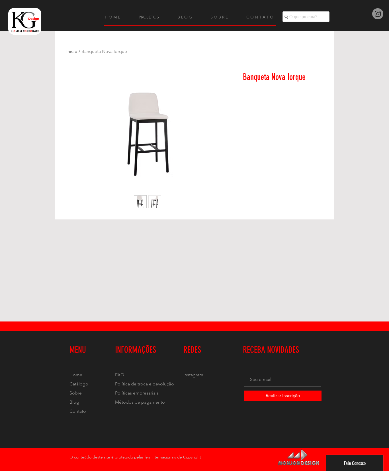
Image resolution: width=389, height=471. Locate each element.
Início (71, 51)
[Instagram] (377, 13)
